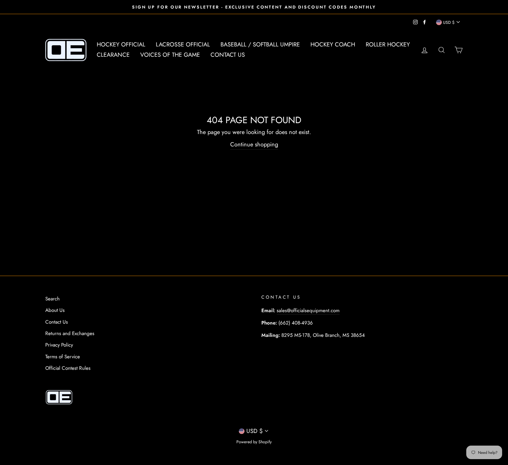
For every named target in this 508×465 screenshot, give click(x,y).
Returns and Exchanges (69, 333)
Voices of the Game (170, 55)
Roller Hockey (388, 44)
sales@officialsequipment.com (308, 310)
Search (52, 298)
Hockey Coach (332, 44)
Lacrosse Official (183, 44)
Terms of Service (62, 356)
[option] (254, 7)
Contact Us (227, 55)
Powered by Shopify (254, 442)
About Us (55, 310)
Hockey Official (121, 44)
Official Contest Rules (68, 368)
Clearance (113, 55)
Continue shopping (254, 144)
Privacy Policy (59, 344)
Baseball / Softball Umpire (260, 44)
